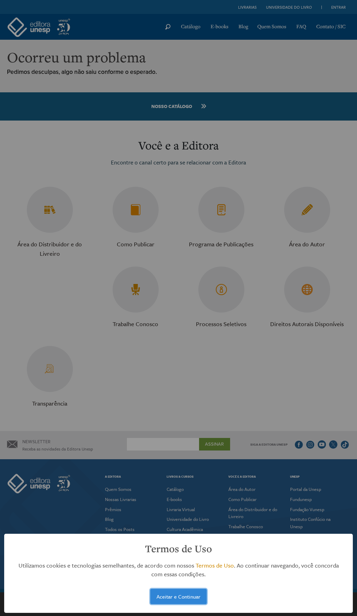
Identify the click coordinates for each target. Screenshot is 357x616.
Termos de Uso (215, 565)
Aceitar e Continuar (178, 596)
